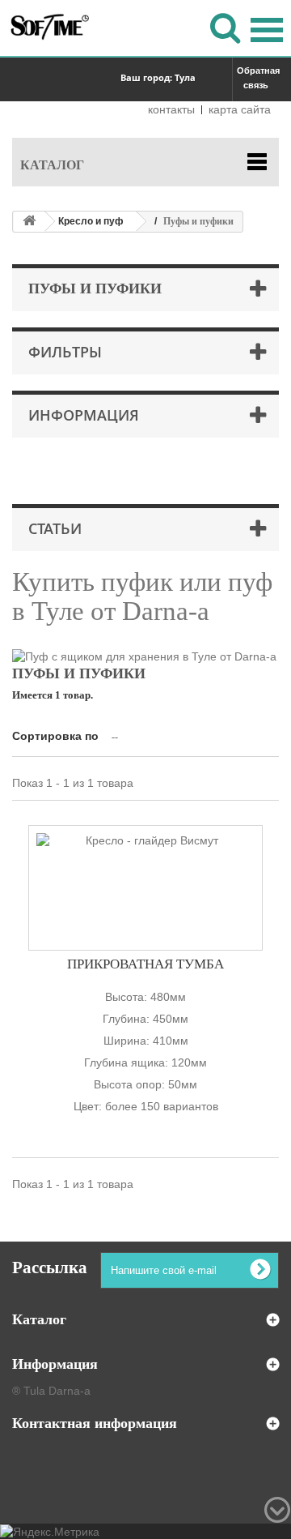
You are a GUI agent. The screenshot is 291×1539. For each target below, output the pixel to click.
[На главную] (29, 222)
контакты (171, 109)
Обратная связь (258, 78)
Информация (83, 415)
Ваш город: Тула (158, 77)
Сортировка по (55, 735)
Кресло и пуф (91, 221)
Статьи (55, 528)
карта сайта (240, 109)
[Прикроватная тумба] (145, 888)
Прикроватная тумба (145, 964)
